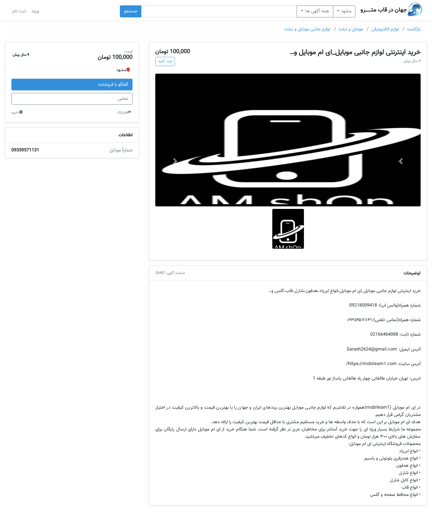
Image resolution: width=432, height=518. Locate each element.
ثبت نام (19, 11)
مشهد (346, 11)
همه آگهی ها (316, 11)
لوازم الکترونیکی (385, 29)
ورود (35, 11)
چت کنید (165, 61)
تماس (123, 98)
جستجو (130, 11)
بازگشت (414, 29)
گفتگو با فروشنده (113, 84)
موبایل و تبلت (350, 29)
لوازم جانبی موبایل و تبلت (307, 29)
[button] (401, 161)
